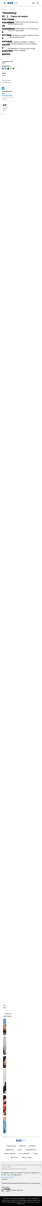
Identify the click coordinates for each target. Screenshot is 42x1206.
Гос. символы (24, 1153)
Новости (12, 9)
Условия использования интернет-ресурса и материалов (20, 1183)
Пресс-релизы (10, 1153)
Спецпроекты (30, 1150)
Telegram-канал (7, 95)
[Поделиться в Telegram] (6, 69)
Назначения (11, 1146)
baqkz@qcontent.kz (8, 1177)
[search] (37, 3)
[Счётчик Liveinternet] (5, 1190)
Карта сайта (5, 1187)
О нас (35, 1153)
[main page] (19, 3)
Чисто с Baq (26, 1157)
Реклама (4, 1179)
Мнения (32, 1146)
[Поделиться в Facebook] (3, 69)
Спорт (19, 1150)
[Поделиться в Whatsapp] (11, 69)
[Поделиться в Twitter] (8, 69)
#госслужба (6, 80)
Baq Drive (14, 1157)
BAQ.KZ (4, 75)
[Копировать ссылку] (13, 69)
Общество (10, 1150)
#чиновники (6, 82)
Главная (4, 9)
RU (33, 3)
